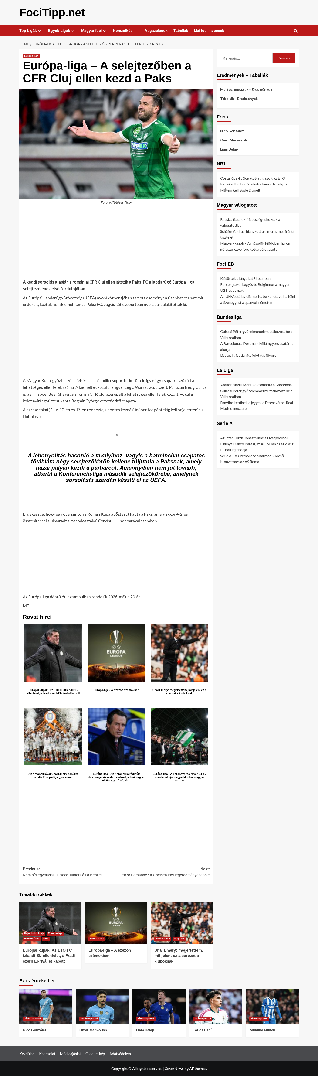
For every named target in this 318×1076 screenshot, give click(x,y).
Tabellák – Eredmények (239, 98)
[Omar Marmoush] (102, 1006)
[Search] (296, 31)
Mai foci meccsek (209, 31)
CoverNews (174, 1068)
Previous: (63, 872)
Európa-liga (31, 56)
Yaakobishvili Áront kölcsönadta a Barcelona (256, 384)
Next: (166, 872)
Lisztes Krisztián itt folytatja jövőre (248, 355)
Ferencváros (31, 938)
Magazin (179, 938)
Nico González (232, 131)
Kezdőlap (27, 1053)
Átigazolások (156, 31)
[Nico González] (45, 1006)
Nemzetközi (123, 31)
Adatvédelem (120, 1053)
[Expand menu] (39, 31)
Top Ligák (28, 31)
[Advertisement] (116, 244)
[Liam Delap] (159, 1006)
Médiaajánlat (70, 1053)
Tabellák (180, 31)
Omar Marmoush (233, 140)
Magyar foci (91, 31)
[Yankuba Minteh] (272, 1006)
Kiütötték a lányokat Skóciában (245, 278)
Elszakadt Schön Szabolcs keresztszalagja (253, 184)
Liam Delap (229, 149)
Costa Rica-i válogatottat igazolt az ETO (252, 178)
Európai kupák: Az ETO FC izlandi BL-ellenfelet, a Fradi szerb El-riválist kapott (49, 956)
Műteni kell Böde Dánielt (240, 190)
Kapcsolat (47, 1053)
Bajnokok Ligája (34, 933)
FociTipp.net (52, 12)
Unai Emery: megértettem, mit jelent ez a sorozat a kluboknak (178, 956)
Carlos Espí (202, 1030)
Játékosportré (32, 1018)
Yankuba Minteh (262, 1030)
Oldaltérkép (95, 1053)
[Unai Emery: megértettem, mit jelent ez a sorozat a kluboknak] (182, 923)
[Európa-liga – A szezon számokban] (116, 923)
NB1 (45, 938)
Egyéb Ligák (59, 31)
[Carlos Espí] (215, 1006)
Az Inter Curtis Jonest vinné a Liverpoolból (254, 437)
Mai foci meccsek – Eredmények (246, 89)
